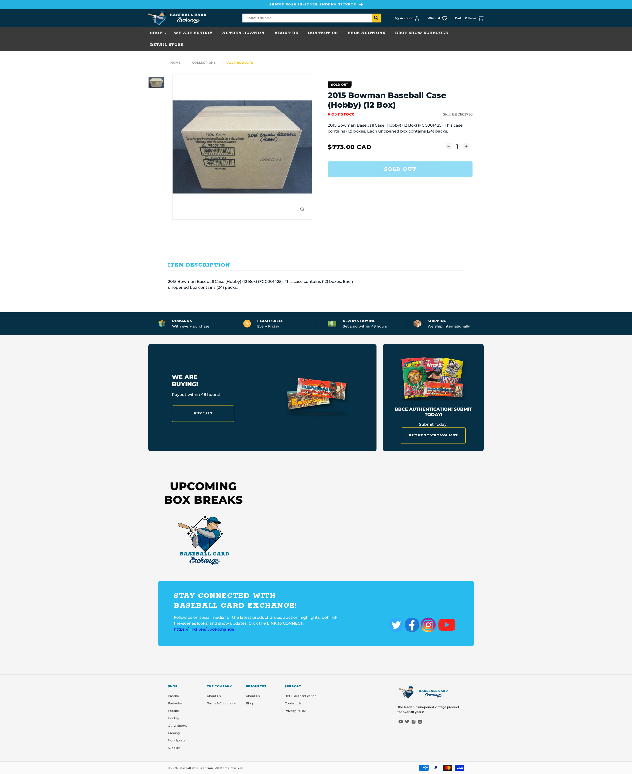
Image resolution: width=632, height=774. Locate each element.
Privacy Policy (295, 711)
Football (174, 711)
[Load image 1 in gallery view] (156, 82)
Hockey (173, 718)
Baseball (174, 696)
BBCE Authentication (300, 696)
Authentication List (433, 435)
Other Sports (177, 725)
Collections (204, 62)
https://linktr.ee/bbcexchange (204, 629)
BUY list (203, 413)
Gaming (174, 733)
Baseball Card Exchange (196, 768)
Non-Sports (176, 740)
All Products (240, 62)
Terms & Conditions (221, 703)
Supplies (174, 748)
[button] (157, 33)
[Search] (376, 18)
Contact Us (293, 703)
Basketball (175, 703)
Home (175, 62)
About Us (214, 696)
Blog (249, 703)
